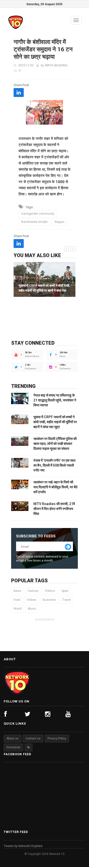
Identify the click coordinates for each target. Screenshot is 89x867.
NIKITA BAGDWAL (56, 65)
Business (49, 600)
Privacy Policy (56, 738)
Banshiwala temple (34, 222)
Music (32, 608)
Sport (65, 591)
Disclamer (13, 747)
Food (17, 600)
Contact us (33, 738)
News (17, 591)
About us (12, 738)
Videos (31, 600)
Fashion (33, 591)
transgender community (37, 213)
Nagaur (60, 222)
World (18, 608)
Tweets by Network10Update (23, 846)
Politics (50, 591)
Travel (66, 600)
